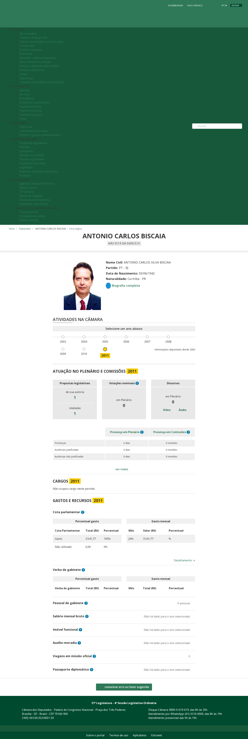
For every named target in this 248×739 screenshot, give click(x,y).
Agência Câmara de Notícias (36, 183)
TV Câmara (26, 192)
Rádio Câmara (28, 187)
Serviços (24, 94)
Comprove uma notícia (33, 204)
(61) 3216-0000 (194, 714)
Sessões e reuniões (31, 155)
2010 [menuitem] (84, 354)
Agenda (24, 90)
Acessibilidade (175, 5)
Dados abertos (28, 220)
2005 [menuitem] (105, 341)
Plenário (24, 147)
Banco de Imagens (31, 196)
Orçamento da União (32, 163)
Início (12, 228)
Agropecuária (28, 33)
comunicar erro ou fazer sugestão (126, 687)
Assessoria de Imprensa (34, 200)
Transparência (28, 212)
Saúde (23, 74)
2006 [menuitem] (126, 341)
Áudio (182, 410)
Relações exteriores (31, 70)
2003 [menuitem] (63, 341)
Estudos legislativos (31, 159)
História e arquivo (30, 114)
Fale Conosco (195, 5)
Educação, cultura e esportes (37, 58)
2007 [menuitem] (147, 341)
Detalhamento (184, 560)
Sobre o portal (95, 735)
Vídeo (166, 410)
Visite (22, 119)
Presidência (26, 98)
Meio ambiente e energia (35, 62)
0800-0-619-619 (179, 710)
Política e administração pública (39, 66)
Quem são (25, 127)
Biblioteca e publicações (34, 102)
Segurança (26, 78)
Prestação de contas (32, 216)
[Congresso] (209, 5)
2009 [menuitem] (63, 354)
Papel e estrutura (30, 110)
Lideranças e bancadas (33, 131)
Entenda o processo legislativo (38, 171)
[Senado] (216, 5)
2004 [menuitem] (84, 341)
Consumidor (27, 45)
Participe (25, 175)
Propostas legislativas (33, 143)
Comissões (26, 151)
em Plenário (125, 432)
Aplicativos (139, 735)
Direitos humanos (30, 50)
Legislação (26, 167)
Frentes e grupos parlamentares (40, 135)
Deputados (25, 228)
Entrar (235, 5)
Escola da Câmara (30, 106)
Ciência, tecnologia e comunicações (41, 41)
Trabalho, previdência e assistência (41, 82)
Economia (25, 54)
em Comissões (169, 432)
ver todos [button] (121, 469)
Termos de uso (118, 735)
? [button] (137, 383)
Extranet (156, 735)
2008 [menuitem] (168, 341)
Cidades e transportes (33, 37)
